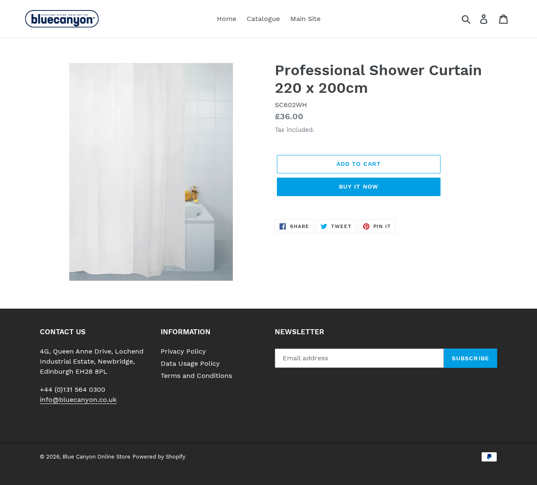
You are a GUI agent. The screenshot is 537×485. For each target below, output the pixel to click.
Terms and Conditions (196, 376)
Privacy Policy (183, 351)
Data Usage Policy (190, 363)
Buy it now (358, 186)
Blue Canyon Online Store (96, 457)
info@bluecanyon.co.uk (78, 400)
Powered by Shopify (159, 457)
